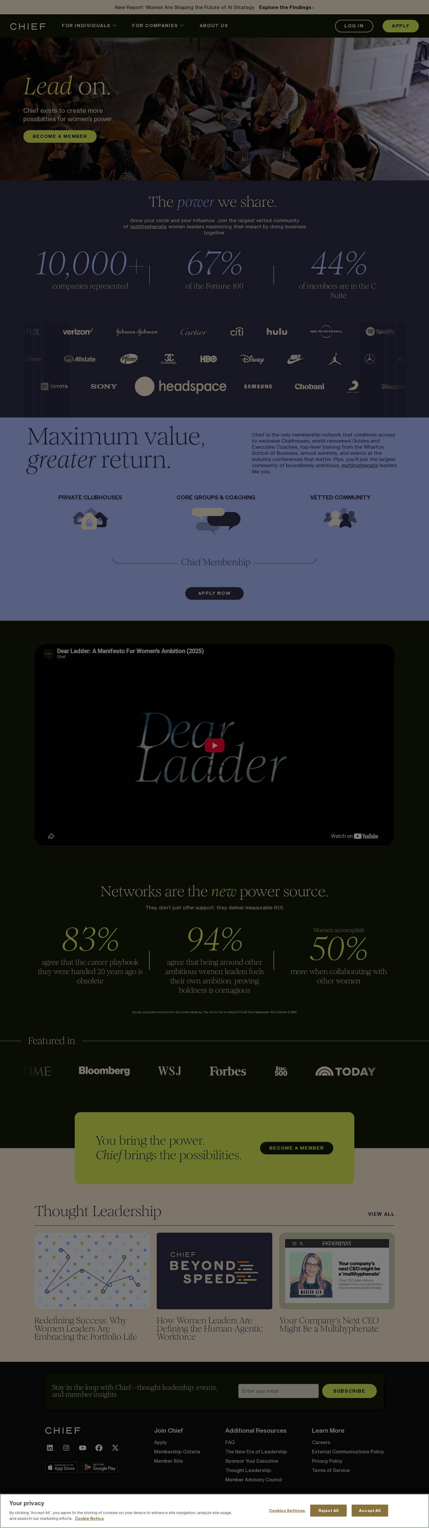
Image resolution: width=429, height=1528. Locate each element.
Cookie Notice (89, 1518)
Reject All (328, 1510)
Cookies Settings (287, 1510)
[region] (214, 1511)
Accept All (370, 1510)
